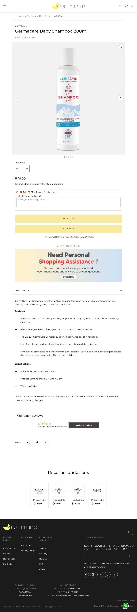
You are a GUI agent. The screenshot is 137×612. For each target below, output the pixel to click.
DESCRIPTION (22, 290)
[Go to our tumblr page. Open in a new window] (115, 574)
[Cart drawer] (133, 6)
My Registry (8, 564)
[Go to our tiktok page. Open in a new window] (108, 574)
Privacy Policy (28, 550)
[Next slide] (120, 98)
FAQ (41, 564)
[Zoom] (120, 46)
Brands (6, 553)
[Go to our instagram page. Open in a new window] (93, 574)
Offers (42, 569)
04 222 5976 (72, 592)
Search (42, 548)
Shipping (34, 184)
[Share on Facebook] (37, 442)
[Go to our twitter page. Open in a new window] (100, 574)
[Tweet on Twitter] (46, 442)
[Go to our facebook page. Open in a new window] (86, 574)
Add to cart (68, 218)
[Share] (28, 442)
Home (21, 16)
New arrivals (9, 559)
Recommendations (68, 472)
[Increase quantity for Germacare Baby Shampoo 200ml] (27, 168)
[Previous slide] (17, 98)
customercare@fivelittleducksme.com (70, 595)
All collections (9, 548)
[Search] (121, 6)
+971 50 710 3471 (74, 588)
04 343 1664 (25, 592)
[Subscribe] (130, 556)
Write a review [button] (84, 425)
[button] (64, 157)
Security (97, 606)
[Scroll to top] (131, 532)
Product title (39, 500)
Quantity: (20, 163)
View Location (25, 595)
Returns (43, 559)
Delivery (43, 553)
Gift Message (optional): (28, 196)
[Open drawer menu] (4, 6)
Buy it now (68, 228)
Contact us (26, 545)
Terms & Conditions (111, 606)
